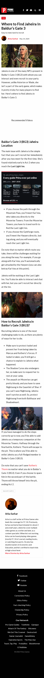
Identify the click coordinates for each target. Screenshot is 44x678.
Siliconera (32, 628)
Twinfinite (25, 625)
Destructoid (32, 632)
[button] (39, 10)
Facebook (23, 576)
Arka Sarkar (13, 39)
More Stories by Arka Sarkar (17, 553)
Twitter (23, 580)
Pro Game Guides (12, 625)
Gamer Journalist (16, 636)
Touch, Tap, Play (10, 643)
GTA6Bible (22, 647)
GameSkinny (30, 636)
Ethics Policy (22, 600)
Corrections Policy (22, 595)
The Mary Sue (30, 640)
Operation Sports (16, 640)
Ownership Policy (22, 610)
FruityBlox (23, 643)
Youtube (23, 585)
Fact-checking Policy (22, 605)
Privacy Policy (22, 614)
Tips (3, 18)
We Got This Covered (16, 632)
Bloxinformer (34, 643)
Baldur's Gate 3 (8, 491)
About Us (22, 591)
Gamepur (35, 625)
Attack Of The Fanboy (17, 628)
